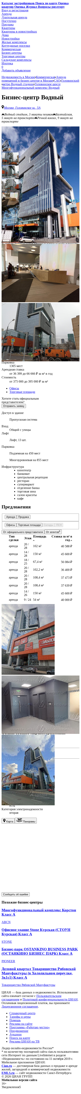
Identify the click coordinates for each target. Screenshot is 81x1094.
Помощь (15, 1020)
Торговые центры (13, 56)
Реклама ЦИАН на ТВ (24, 1041)
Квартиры (8, 28)
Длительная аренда (14, 17)
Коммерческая (11, 49)
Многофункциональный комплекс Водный (31, 87)
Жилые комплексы (14, 42)
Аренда (7, 14)
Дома (5, 35)
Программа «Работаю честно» (29, 1027)
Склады (48, 525)
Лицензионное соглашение (20, 1006)
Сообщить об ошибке (15, 894)
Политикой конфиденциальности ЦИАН (50, 999)
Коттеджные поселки (16, 45)
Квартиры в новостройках (19, 31)
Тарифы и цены (20, 1016)
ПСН (59, 525)
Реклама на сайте (20, 1023)
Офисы (14, 388)
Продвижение (18, 1031)
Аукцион (15, 1034)
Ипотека (7, 63)
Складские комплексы (16, 59)
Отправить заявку (13, 406)
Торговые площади (22, 392)
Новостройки (11, 38)
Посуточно (9, 21)
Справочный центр (22, 1013)
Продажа (8, 24)
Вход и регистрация (15, 10)
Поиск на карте (19, 1038)
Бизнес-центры (12, 52)
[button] (6, 145)
